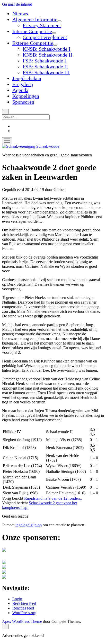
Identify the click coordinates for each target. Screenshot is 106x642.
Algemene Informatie (34, 19)
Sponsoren (23, 102)
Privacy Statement (42, 25)
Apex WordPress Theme (22, 621)
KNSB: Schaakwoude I (46, 49)
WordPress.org (24, 613)
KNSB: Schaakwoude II (47, 55)
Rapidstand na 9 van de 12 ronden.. (53, 498)
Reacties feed (23, 608)
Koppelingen (25, 96)
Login (17, 599)
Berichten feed (24, 603)
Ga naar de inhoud (17, 4)
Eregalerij (22, 84)
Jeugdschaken (26, 78)
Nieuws (20, 13)
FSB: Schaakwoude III (46, 72)
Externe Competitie (32, 43)
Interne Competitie (32, 31)
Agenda (20, 90)
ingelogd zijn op (28, 525)
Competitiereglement (45, 37)
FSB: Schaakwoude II (45, 66)
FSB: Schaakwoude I (44, 60)
